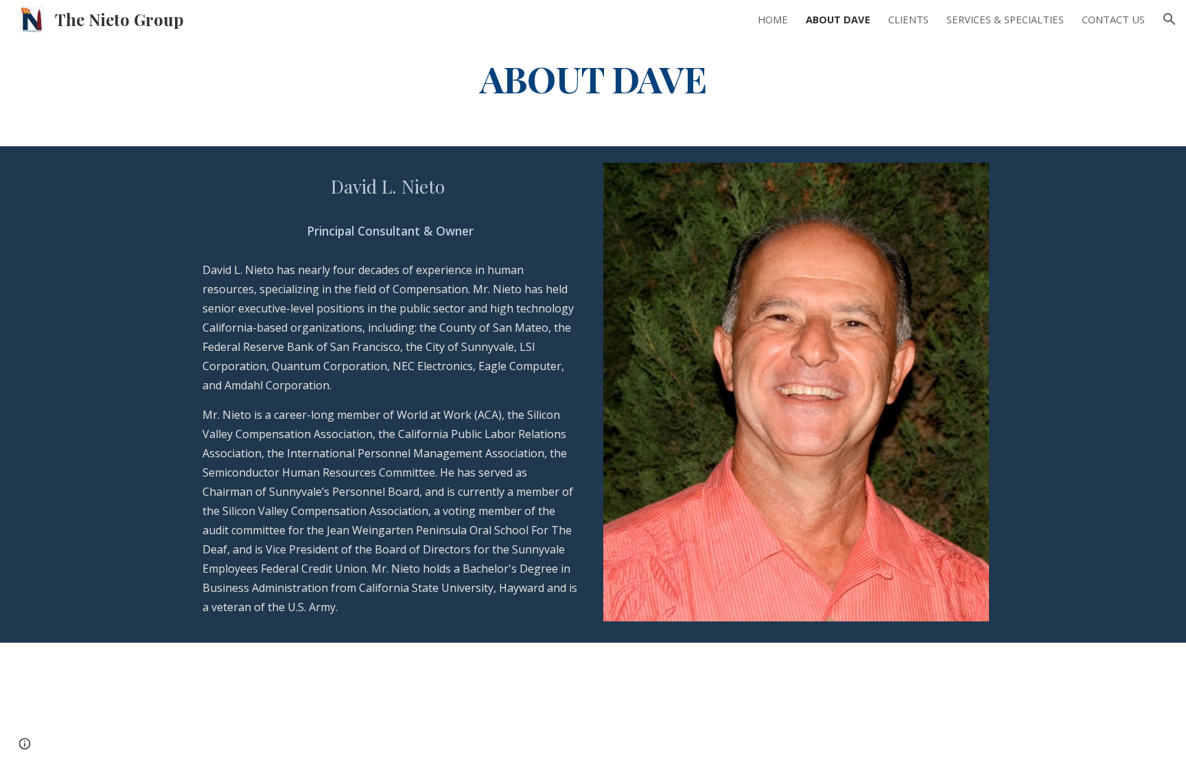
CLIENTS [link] (908, 19)
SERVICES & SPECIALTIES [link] (1005, 19)
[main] (593, 78)
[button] (1169, 19)
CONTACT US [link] (1113, 19)
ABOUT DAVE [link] (838, 19)
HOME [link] (773, 19)
